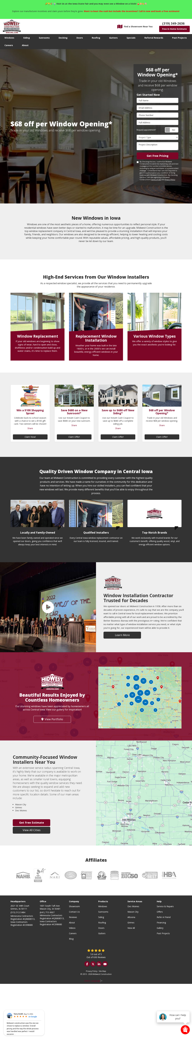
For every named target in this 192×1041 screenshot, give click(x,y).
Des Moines (133, 906)
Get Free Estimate (31, 822)
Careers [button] (8, 45)
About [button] (25, 45)
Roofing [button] (96, 37)
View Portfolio (54, 719)
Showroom (74, 906)
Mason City (133, 911)
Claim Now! (30, 436)
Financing (161, 922)
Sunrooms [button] (44, 37)
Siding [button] (26, 37)
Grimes (131, 922)
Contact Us (74, 911)
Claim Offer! (74, 436)
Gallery (160, 928)
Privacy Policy (170, 180)
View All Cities (31, 830)
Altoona (131, 917)
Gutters (101, 933)
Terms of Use (156, 180)
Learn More (122, 635)
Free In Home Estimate (174, 28)
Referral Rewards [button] (153, 37)
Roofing (102, 922)
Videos (72, 928)
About (72, 922)
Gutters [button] (113, 37)
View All (131, 928)
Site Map (102, 971)
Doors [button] (79, 37)
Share (30, 428)
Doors (101, 928)
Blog (71, 938)
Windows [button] (9, 37)
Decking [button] (63, 37)
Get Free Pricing (157, 156)
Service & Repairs (165, 906)
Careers (72, 933)
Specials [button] (131, 37)
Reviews (73, 917)
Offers (160, 911)
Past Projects (163, 933)
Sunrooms (103, 911)
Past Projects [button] (179, 37)
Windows (102, 906)
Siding (101, 917)
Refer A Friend (164, 917)
